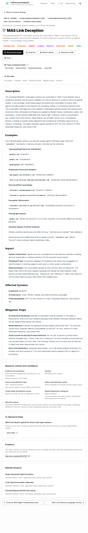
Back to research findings (16, 12)
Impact (25, 80)
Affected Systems (35, 80)
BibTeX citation (48, 52)
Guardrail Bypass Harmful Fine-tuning (20, 490)
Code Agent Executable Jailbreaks (19, 482)
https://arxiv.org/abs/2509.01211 (16, 456)
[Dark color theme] (80, 3)
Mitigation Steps (48, 80)
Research (44, 3)
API (62, 3)
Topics (52, 3)
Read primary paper (14, 52)
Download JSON (67, 52)
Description (8, 80)
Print (8, 58)
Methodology (70, 3)
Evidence (59, 80)
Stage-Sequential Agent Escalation (19, 474)
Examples (17, 80)
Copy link (32, 52)
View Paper (11, 433)
